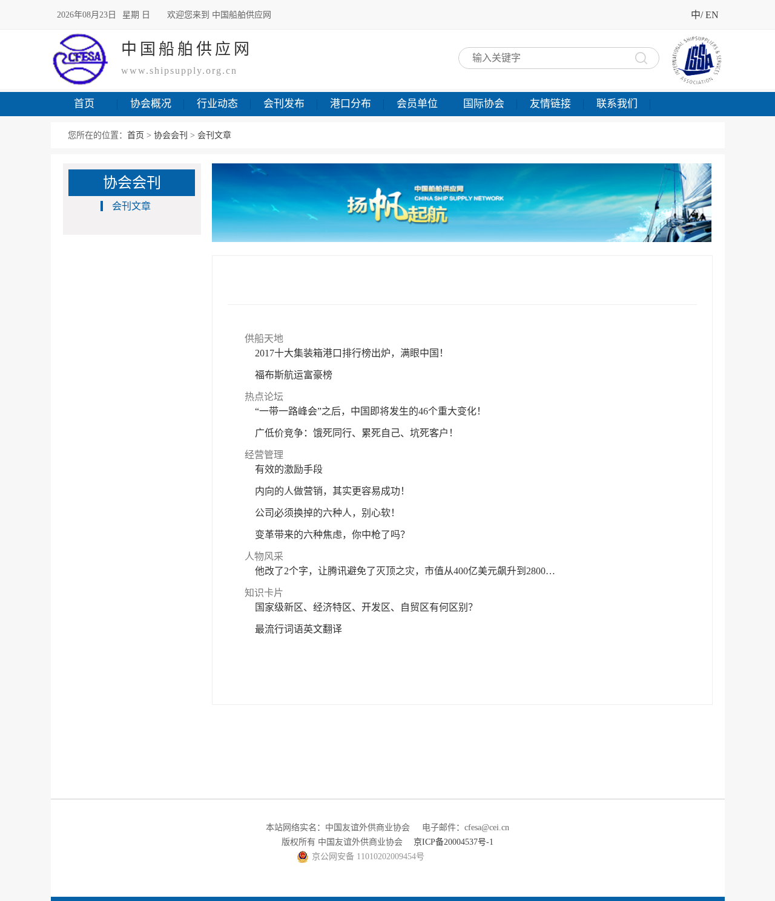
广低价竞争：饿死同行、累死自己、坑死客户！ (356, 433)
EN (712, 15)
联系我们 (617, 104)
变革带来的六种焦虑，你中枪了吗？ (332, 534)
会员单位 (417, 104)
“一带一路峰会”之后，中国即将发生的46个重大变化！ (370, 411)
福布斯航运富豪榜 (293, 375)
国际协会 (483, 104)
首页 (84, 104)
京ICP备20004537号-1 (453, 842)
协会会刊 (171, 135)
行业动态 (217, 104)
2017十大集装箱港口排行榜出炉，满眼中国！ (352, 353)
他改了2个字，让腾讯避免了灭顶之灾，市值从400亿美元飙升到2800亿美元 (406, 571)
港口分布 (350, 104)
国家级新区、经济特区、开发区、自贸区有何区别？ (366, 607)
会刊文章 (131, 206)
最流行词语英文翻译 (298, 629)
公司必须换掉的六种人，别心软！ (327, 513)
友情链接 (550, 104)
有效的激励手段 (289, 469)
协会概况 (150, 104)
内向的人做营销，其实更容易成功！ (332, 491)
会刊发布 (284, 104)
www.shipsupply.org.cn (179, 70)
